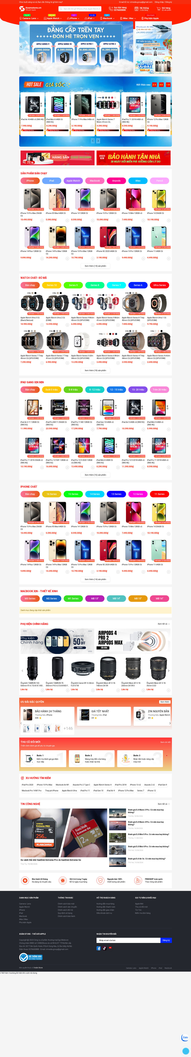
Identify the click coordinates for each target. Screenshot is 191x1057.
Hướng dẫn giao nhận (105, 910)
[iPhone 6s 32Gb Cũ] (47, 728)
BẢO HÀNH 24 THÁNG (48, 711)
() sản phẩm (166, 10)
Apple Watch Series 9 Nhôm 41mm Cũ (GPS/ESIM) (108, 319)
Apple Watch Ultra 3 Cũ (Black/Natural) (30, 319)
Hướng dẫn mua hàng (105, 904)
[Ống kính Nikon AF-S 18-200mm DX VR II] (133, 668)
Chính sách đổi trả (65, 910)
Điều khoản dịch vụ (104, 913)
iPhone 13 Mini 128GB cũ (132, 213)
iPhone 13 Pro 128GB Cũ (132, 251)
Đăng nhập (159, 2)
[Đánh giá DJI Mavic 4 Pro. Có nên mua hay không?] (117, 825)
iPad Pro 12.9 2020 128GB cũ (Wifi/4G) (81, 461)
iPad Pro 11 (85, 791)
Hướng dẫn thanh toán (106, 907)
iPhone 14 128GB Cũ (79, 213)
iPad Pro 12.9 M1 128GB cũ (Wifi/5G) (57, 461)
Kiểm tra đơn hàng (142, 913)
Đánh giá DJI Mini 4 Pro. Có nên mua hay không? (148, 846)
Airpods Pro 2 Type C (81, 785)
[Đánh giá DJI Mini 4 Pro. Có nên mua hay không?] (117, 850)
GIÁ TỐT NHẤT (100, 711)
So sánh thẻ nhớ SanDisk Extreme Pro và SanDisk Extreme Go (51, 860)
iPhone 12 (152, 791)
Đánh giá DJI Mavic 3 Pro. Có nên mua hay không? (146, 811)
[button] (21, 46)
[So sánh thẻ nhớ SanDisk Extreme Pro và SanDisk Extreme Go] (64, 833)
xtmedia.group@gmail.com (141, 2)
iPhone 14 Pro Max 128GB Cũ (56, 252)
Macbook (107, 18)
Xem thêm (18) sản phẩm (95, 370)
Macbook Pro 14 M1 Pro (31, 791)
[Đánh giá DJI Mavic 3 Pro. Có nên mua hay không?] (117, 813)
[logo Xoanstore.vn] (30, 8)
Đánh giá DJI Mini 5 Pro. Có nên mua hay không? (148, 834)
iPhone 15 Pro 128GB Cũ (106, 213)
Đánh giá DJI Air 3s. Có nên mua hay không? (147, 859)
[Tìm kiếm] (61, 8)
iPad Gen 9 (162, 785)
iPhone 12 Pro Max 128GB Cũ (157, 120)
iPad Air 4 (111, 791)
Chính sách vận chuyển (67, 907)
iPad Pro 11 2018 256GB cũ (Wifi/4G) (32, 461)
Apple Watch (53, 18)
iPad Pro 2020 (27, 785)
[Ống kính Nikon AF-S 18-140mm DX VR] (108, 668)
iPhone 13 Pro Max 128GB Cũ (81, 252)
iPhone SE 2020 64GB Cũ (107, 251)
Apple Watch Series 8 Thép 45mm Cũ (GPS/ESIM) (133, 319)
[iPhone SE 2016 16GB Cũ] (36, 728)
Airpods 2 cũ (149, 785)
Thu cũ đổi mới (141, 907)
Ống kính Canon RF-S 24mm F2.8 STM (82, 684)
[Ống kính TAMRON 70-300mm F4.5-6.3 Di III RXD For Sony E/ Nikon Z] (58, 668)
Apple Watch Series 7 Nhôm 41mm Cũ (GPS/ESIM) (105, 120)
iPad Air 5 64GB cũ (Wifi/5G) (133, 422)
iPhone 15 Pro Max (44, 785)
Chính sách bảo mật (66, 904)
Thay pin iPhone (51, 791)
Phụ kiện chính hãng (34, 624)
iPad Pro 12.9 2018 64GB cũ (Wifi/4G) (133, 461)
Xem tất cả (162, 624)
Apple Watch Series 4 (102, 785)
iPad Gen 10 (98, 791)
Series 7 (140, 791)
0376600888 (120, 10)
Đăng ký (168, 2)
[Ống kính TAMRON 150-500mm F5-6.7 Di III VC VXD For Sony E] (32, 668)
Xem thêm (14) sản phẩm (95, 266)
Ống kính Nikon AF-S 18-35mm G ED (156, 684)
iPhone (73, 18)
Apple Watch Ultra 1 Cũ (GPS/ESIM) (156, 319)
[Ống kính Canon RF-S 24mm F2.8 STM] (83, 668)
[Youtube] (110, 948)
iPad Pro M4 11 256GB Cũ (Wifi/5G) (56, 423)
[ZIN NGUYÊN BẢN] (141, 715)
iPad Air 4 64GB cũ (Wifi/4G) (32, 119)
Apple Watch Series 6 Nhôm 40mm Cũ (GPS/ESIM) (108, 357)
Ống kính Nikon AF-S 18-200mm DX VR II (131, 684)
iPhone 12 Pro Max (126, 791)
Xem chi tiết (165, 742)
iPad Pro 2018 (120, 785)
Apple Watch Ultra (69, 791)
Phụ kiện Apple (151, 18)
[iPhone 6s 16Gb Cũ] (26, 728)
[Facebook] (99, 948)
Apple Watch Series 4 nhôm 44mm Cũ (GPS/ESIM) (158, 357)
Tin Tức (138, 910)
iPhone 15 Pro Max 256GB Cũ (31, 214)
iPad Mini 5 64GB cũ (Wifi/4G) (155, 423)
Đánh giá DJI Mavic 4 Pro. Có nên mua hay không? (146, 823)
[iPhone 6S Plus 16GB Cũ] (57, 728)
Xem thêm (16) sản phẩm (95, 475)
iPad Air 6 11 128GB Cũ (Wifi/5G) (30, 423)
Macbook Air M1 (62, 785)
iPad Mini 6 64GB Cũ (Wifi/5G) (54, 120)
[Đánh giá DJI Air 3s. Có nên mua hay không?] (117, 862)
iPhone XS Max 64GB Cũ (56, 213)
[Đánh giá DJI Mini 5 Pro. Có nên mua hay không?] (117, 838)
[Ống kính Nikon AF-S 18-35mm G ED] (158, 668)
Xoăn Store (38, 968)
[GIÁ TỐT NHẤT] (84, 715)
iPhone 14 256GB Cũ (155, 213)
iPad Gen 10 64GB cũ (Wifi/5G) (105, 423)
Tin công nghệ (30, 804)
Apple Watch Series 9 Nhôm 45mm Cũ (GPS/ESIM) (82, 319)
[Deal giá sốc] (47, 84)
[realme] (134, 641)
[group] (76, 47)
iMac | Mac (128, 18)
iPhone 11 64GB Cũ (155, 251)
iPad (90, 18)
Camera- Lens (29, 18)
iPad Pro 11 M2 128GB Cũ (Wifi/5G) (81, 423)
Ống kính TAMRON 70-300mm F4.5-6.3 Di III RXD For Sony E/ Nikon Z (58, 684)
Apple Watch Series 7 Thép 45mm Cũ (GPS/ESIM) (32, 357)
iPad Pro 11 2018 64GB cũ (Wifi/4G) (132, 120)
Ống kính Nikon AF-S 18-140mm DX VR (106, 684)
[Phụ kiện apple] (58, 641)
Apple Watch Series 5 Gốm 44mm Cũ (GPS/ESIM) (82, 357)
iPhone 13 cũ (135, 785)
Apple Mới (139, 904)
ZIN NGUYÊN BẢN (158, 711)
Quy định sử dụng (65, 913)
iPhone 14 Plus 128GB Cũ (31, 251)
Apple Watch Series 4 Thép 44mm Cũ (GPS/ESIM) (133, 357)
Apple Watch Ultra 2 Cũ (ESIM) (55, 319)
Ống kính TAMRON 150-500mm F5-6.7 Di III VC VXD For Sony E (32, 684)
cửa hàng (144, 10)
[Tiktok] (104, 948)
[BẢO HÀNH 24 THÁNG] (28, 715)
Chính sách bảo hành (66, 916)
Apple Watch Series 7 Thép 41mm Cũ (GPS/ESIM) (57, 357)
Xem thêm (164, 702)
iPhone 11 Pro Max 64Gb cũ (83, 119)
